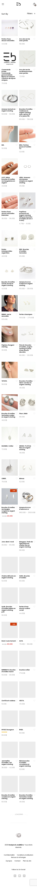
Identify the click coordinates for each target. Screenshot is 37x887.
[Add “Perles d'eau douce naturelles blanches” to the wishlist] (16, 212)
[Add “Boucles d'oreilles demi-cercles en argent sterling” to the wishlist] (34, 381)
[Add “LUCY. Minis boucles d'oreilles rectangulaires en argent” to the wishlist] (16, 177)
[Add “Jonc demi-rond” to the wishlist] (16, 542)
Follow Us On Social (18, 870)
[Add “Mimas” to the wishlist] (34, 478)
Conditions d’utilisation (25, 855)
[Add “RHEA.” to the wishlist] (34, 730)
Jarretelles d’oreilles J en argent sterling (7, 762)
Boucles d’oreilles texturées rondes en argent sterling (26, 797)
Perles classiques (25, 314)
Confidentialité (9, 855)
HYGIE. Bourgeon (8, 730)
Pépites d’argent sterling (8, 346)
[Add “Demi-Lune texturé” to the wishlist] (16, 641)
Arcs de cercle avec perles (24, 40)
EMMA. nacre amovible (6, 315)
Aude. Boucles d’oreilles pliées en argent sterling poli (9, 609)
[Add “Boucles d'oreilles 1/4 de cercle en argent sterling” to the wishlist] (16, 282)
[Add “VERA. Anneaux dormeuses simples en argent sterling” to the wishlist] (34, 177)
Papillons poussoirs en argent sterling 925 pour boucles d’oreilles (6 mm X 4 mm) (26, 216)
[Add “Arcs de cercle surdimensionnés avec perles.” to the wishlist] (34, 70)
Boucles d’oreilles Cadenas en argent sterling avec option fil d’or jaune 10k (25, 112)
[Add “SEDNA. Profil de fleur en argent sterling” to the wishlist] (34, 446)
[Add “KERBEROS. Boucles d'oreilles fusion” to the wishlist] (16, 670)
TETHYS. (4, 381)
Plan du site (27, 861)
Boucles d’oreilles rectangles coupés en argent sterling (8, 510)
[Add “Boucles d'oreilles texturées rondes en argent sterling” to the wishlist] (34, 795)
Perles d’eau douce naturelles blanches (8, 213)
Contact (17, 861)
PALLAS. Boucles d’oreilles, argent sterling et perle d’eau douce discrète (25, 348)
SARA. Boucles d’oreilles (24, 577)
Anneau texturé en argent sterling (8, 110)
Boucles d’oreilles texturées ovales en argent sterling (8, 415)
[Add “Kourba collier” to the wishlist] (34, 670)
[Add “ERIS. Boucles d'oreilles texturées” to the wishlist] (34, 249)
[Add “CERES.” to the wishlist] (16, 478)
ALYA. (21, 641)
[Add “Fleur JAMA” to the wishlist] (34, 413)
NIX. (3, 145)
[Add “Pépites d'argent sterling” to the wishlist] (16, 345)
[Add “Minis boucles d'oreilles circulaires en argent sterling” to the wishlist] (34, 761)
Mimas (21, 478)
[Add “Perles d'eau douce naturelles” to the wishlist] (16, 39)
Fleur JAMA (23, 414)
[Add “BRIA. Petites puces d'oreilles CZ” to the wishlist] (34, 145)
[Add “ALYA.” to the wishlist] (34, 641)
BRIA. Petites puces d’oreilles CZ (25, 147)
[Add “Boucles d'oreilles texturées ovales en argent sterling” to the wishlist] (16, 413)
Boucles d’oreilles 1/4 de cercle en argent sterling (8, 283)
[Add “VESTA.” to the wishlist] (34, 701)
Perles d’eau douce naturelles (8, 40)
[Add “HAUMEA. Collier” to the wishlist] (16, 446)
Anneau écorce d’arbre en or (25, 508)
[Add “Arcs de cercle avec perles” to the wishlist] (34, 39)
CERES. (4, 478)
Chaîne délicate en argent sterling (9, 577)
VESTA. (21, 701)
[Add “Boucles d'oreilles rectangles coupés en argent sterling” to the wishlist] (16, 507)
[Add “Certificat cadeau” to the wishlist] (16, 701)
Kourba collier (24, 670)
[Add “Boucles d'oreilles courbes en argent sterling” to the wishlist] (16, 795)
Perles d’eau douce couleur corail (24, 608)
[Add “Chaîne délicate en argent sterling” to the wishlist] (16, 576)
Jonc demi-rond (8, 542)
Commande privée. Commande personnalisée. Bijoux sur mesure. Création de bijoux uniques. (9, 75)
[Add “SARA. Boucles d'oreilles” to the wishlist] (34, 576)
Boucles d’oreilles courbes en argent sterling (9, 797)
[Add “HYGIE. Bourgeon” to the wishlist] (16, 730)
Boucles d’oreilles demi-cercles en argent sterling (25, 383)
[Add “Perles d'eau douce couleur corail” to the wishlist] (34, 607)
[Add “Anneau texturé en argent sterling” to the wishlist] (16, 109)
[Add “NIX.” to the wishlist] (16, 145)
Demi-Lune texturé (9, 641)
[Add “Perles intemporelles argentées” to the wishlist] (16, 249)
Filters (30, 13)
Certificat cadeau (8, 701)
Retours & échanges (18, 857)
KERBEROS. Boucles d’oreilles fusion (9, 671)
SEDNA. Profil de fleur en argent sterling (25, 448)
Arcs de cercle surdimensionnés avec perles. (25, 71)
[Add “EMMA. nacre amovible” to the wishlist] (16, 314)
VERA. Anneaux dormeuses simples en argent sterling (26, 180)
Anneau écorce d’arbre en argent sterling (26, 283)
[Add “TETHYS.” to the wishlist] (16, 381)
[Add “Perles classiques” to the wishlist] (34, 314)
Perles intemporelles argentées (7, 251)
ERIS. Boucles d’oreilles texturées (24, 251)
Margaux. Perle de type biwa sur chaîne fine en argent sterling (26, 544)
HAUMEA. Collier (7, 446)
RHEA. (21, 730)
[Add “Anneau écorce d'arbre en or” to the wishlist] (34, 507)
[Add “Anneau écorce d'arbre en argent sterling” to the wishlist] (34, 282)
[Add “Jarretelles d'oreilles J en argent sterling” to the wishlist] (16, 761)
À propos (9, 861)
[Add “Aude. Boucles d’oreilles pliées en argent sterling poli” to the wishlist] (16, 607)
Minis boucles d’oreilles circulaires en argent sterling (25, 763)
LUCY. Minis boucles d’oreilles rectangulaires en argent (8, 180)
